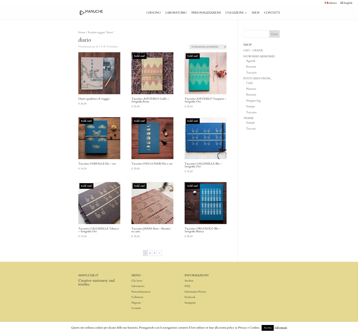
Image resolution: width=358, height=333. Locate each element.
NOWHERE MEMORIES (259, 56)
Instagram (190, 302)
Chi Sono (153, 13)
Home (81, 32)
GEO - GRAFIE (253, 50)
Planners (251, 89)
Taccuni (251, 128)
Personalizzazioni (206, 13)
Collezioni (234, 13)
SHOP (255, 13)
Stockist (189, 280)
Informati (280, 327)
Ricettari (251, 66)
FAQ (187, 286)
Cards (249, 83)
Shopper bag (253, 100)
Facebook (190, 297)
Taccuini (251, 72)
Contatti (272, 13)
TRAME (248, 118)
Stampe (250, 106)
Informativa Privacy (195, 291)
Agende (250, 61)
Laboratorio (175, 13)
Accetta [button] (267, 327)
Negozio (136, 302)
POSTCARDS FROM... (257, 78)
